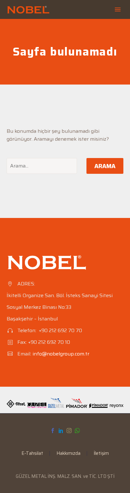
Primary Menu (117, 9)
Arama (104, 166)
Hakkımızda (68, 453)
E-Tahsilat (32, 453)
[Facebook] (52, 430)
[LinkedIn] (60, 430)
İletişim (101, 453)
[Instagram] (69, 430)
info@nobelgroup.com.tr (60, 354)
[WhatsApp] (77, 430)
